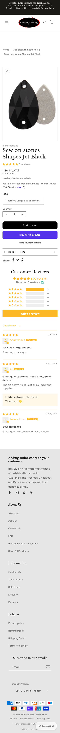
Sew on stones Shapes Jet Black (22, 54)
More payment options (30, 242)
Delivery (13, 594)
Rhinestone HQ (28, 714)
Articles (12, 520)
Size (5, 193)
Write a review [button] (30, 313)
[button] (6, 23)
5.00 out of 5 (39, 278)
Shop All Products (18, 551)
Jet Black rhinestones (26, 49)
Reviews (13, 602)
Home (5, 49)
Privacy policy (16, 623)
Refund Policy (16, 630)
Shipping (6, 178)
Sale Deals (14, 587)
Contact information (31, 729)
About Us (13, 513)
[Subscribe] (48, 667)
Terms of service (22, 724)
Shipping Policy (17, 638)
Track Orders (15, 579)
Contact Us (14, 528)
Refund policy (27, 719)
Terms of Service (18, 645)
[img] (10, 335)
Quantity (7, 208)
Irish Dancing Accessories (23, 543)
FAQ (10, 536)
